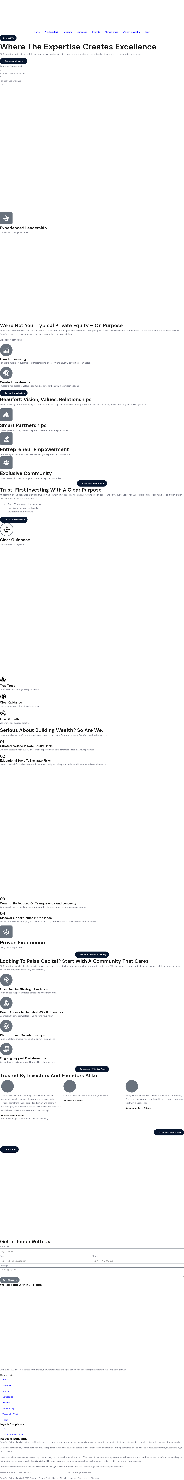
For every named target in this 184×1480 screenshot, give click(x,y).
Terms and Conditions (13, 1434)
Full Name (4, 1246)
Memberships (111, 32)
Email (2, 1256)
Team (147, 32)
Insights (96, 32)
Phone (95, 1256)
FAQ (4, 1428)
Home (37, 32)
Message (4, 1265)
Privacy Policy (37, 1472)
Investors (67, 32)
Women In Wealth (131, 32)
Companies (82, 32)
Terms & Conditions (57, 1472)
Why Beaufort (51, 32)
